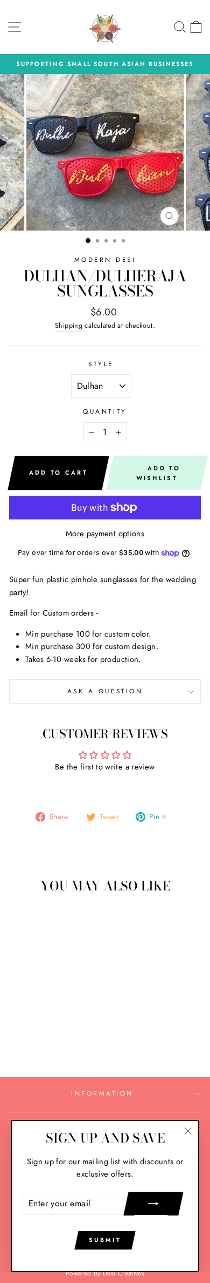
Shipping (68, 325)
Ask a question (105, 690)
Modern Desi (105, 259)
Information (102, 1093)
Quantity (105, 411)
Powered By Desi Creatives (105, 1273)
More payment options (105, 533)
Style (101, 363)
